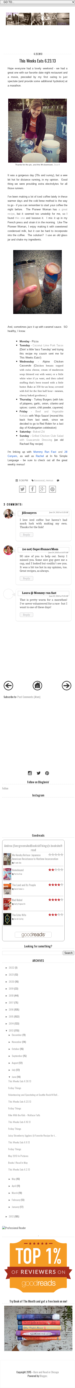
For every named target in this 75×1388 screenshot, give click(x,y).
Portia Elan (18, 873)
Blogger (43, 1376)
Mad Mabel (17, 900)
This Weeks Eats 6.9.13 (19, 1142)
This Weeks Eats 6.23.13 (19, 1101)
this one (20, 217)
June (14, 1076)
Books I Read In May (18, 1162)
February (16, 1199)
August (15, 1062)
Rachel (41, 456)
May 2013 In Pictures (18, 1156)
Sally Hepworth (19, 903)
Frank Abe (17, 862)
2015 (11, 1016)
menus (49, 480)
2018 (11, 995)
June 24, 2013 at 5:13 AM (58, 512)
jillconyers (29, 513)
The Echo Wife (19, 915)
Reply (26, 534)
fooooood (39, 480)
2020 (11, 981)
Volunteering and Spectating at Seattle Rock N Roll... (33, 1094)
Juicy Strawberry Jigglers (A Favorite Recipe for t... (32, 1135)
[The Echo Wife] (7, 924)
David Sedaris (19, 888)
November (17, 1041)
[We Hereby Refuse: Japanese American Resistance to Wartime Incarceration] (7, 864)
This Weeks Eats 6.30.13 (19, 1081)
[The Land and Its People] (7, 894)
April (14, 1185)
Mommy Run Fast (44, 451)
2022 (11, 967)
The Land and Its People (24, 885)
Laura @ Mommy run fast (39, 593)
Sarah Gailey (18, 918)
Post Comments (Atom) (28, 697)
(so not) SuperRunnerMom (40, 549)
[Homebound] (7, 879)
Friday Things (14, 1088)
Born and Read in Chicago (46, 1372)
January (15, 1206)
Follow (5, 788)
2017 (11, 1002)
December (17, 1035)
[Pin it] (52, 489)
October (15, 1048)
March (15, 1192)
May (14, 1178)
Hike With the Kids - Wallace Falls (24, 1115)
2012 (11, 1216)
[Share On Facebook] (32, 489)
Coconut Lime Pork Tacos (48, 345)
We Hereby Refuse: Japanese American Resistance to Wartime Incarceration (35, 857)
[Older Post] (66, 689)
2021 (11, 974)
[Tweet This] (22, 489)
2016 (11, 1009)
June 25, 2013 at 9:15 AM (58, 596)
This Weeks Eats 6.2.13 (19, 1169)
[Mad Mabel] (7, 909)
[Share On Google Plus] (42, 489)
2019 (11, 988)
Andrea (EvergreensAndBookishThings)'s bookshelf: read (33, 847)
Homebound (18, 870)
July (13, 1069)
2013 (11, 1030)
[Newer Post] (8, 689)
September (17, 1055)
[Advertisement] (27, 741)
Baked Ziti (39, 431)
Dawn (56, 165)
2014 (11, 1023)
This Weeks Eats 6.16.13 (19, 1122)
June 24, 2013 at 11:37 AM (58, 553)
